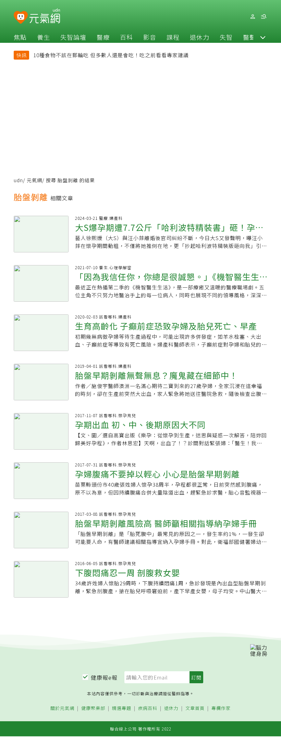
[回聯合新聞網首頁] (21, 17)
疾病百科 (147, 708)
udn (18, 180)
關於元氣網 (62, 708)
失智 (226, 37)
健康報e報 (104, 677)
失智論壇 (73, 37)
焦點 (20, 37)
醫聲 (249, 37)
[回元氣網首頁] (44, 16)
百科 (126, 37)
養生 (43, 37)
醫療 (103, 37)
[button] (263, 37)
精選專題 (121, 708)
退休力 (199, 37)
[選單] (263, 17)
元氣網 (34, 180)
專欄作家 (221, 708)
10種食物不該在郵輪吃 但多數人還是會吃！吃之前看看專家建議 (111, 55)
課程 (173, 37)
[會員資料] (252, 17)
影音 (149, 37)
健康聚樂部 (93, 708)
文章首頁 (195, 708)
